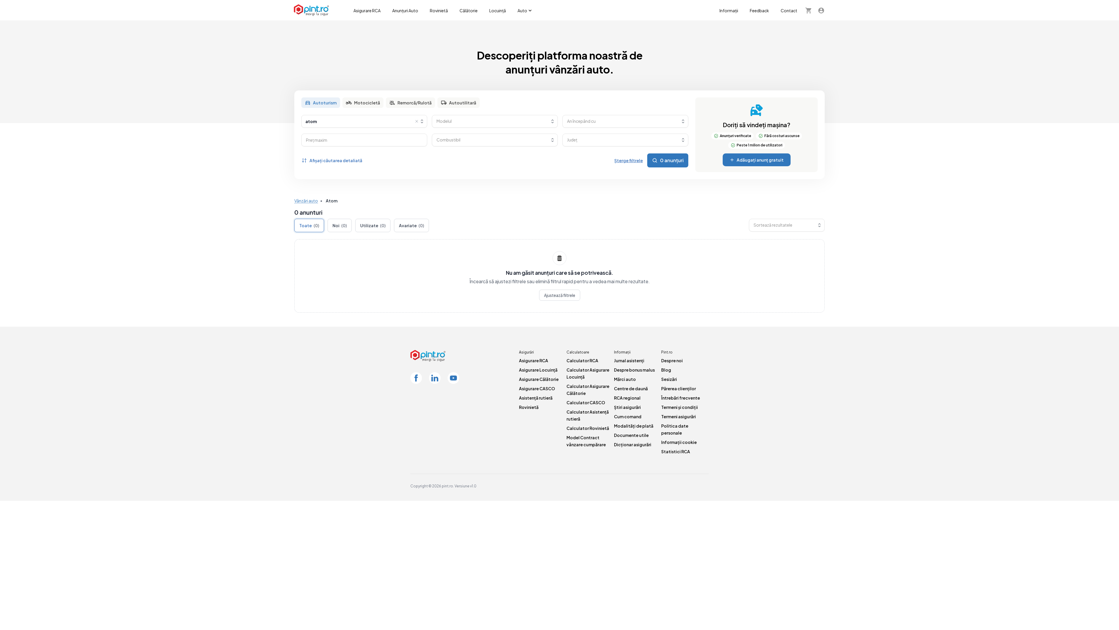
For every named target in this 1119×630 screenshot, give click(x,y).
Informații (728, 10)
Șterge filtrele (628, 160)
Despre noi (672, 360)
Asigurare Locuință (538, 369)
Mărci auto (625, 379)
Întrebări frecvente (680, 397)
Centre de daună (631, 388)
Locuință (497, 10)
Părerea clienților (678, 388)
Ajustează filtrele (559, 295)
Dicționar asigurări (632, 444)
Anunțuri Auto (405, 10)
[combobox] (364, 121)
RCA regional (627, 397)
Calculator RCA (582, 360)
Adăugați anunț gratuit (760, 159)
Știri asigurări (627, 407)
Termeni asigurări (678, 416)
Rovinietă (439, 10)
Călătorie (469, 10)
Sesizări (669, 379)
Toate (309, 225)
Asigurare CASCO (537, 388)
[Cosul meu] (808, 10)
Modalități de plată (633, 425)
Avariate (411, 225)
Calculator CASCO (585, 402)
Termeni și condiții (679, 407)
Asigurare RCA (367, 10)
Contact (789, 10)
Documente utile (631, 435)
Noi (339, 225)
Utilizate (373, 225)
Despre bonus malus (634, 369)
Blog (666, 369)
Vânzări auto (306, 200)
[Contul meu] (821, 10)
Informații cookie (679, 442)
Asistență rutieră (536, 397)
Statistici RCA (675, 451)
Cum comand (627, 416)
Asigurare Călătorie (539, 379)
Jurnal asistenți (629, 360)
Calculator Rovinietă (587, 428)
